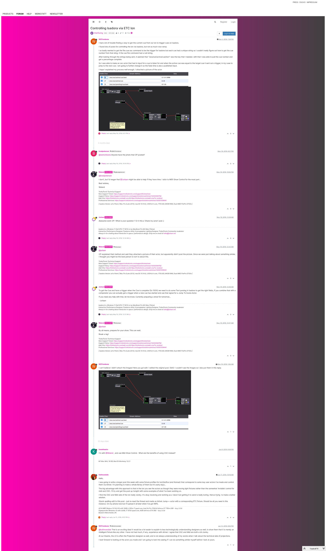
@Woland (109, 453)
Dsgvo (302, 2)
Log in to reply (229, 33)
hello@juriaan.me (170, 233)
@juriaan (102, 250)
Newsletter (56, 14)
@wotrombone (105, 155)
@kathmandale (105, 529)
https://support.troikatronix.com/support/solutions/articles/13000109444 (140, 200)
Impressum (312, 2)
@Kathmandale (116, 526)
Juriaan (101, 217)
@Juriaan (124, 179)
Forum (20, 14)
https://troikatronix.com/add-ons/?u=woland (146, 198)
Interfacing (98, 33)
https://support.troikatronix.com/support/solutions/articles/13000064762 (135, 196)
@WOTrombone (116, 151)
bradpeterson (104, 151)
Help (29, 14)
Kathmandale (103, 475)
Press (295, 2)
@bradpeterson (120, 172)
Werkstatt (40, 14)
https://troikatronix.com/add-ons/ (117, 198)
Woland (101, 172)
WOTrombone (104, 39)
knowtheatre (103, 449)
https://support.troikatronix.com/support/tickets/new (132, 194)
